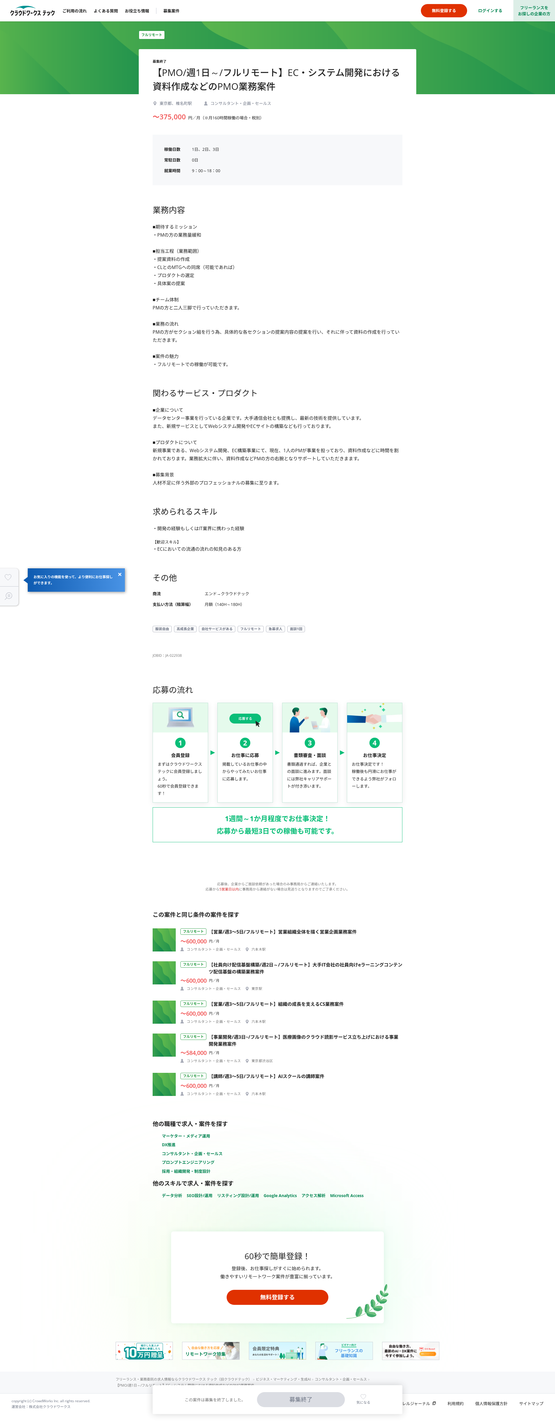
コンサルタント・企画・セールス (192, 1153)
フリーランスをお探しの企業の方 (534, 10)
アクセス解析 (313, 1195)
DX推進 (168, 1144)
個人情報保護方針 (491, 1403)
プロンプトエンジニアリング (188, 1162)
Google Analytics (280, 1195)
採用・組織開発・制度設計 (186, 1171)
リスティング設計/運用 (238, 1195)
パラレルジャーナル (412, 1403)
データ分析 (172, 1195)
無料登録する (277, 1297)
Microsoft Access (347, 1195)
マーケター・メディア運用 (186, 1136)
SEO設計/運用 (199, 1195)
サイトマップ (531, 1403)
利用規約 (455, 1403)
